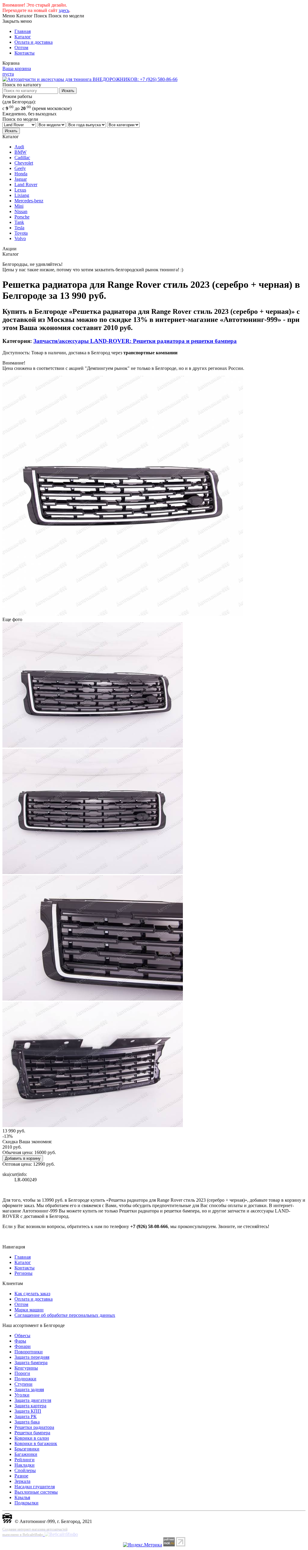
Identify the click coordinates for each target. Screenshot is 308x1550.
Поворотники (28, 1351)
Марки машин (29, 1309)
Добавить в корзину (23, 1158)
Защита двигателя (32, 1400)
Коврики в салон (31, 1438)
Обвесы (22, 1335)
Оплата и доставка (33, 42)
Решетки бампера (32, 1432)
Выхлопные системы (36, 1492)
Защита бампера (31, 1362)
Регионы (23, 1273)
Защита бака (27, 1421)
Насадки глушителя (34, 1486)
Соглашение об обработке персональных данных (64, 1315)
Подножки (25, 1378)
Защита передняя (31, 1357)
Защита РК (25, 1416)
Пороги (22, 1373)
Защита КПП (27, 1411)
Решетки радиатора (34, 1427)
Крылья (22, 1497)
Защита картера (30, 1405)
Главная (22, 31)
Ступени (23, 1384)
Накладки (24, 1465)
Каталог (22, 36)
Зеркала (22, 1481)
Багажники (25, 1454)
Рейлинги (24, 1459)
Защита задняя (29, 1389)
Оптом (21, 47)
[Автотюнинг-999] (7, 1521)
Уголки (21, 1394)
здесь (64, 10)
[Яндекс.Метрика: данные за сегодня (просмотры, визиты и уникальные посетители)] (142, 1545)
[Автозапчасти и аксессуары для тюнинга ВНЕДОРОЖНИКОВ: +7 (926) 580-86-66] (89, 79)
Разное (21, 1475)
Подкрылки (26, 1502)
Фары (20, 1340)
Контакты (24, 52)
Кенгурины (26, 1367)
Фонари (22, 1346)
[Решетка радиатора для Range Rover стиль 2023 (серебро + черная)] (122, 614)
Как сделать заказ (32, 1293)
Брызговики (26, 1448)
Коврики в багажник (35, 1443)
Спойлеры (25, 1470)
